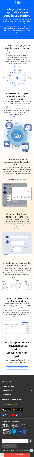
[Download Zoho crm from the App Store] (6, 409)
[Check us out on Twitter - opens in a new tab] (6, 415)
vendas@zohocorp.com (10, 404)
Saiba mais (16, 66)
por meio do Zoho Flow (20, 179)
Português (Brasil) (8, 445)
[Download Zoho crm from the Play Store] (17, 409)
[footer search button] (30, 441)
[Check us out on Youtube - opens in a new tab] (13, 415)
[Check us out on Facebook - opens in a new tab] (16, 415)
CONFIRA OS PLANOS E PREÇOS (17, 368)
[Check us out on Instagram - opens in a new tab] (9, 415)
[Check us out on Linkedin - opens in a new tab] (3, 415)
